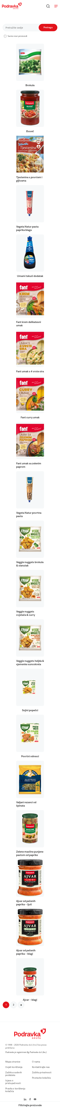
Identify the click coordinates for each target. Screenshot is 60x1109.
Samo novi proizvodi (17, 36)
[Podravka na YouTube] (35, 1099)
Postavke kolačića (41, 1078)
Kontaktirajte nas (41, 1067)
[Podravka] (12, 8)
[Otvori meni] (56, 6)
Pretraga (48, 27)
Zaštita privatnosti (41, 1072)
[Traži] (48, 6)
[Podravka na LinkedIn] (25, 1099)
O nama (36, 1062)
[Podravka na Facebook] (30, 1099)
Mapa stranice (12, 1062)
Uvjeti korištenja (13, 1067)
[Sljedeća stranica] (21, 1005)
